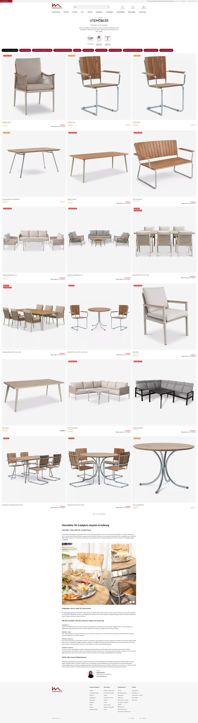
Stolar (91, 707)
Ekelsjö (105, 695)
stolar (116, 614)
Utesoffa (77, 50)
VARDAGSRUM (56, 12)
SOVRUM (74, 12)
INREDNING (99, 12)
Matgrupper (93, 697)
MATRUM (66, 12)
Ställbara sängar (93, 709)
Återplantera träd (122, 709)
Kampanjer (142, 12)
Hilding (105, 700)
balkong (66, 539)
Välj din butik (4, 1)
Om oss (176, 1)
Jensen (105, 702)
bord (112, 614)
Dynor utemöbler (115, 50)
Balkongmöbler (101, 50)
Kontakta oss (135, 693)
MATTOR (90, 12)
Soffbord (92, 702)
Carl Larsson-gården (109, 693)
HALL (82, 12)
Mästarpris (120, 697)
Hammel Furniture (108, 697)
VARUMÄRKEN (120, 12)
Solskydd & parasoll (151, 50)
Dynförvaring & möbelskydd (132, 50)
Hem (95, 17)
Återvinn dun (121, 706)
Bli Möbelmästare (192, 1)
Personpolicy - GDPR (137, 695)
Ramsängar (92, 700)
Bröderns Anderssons (109, 690)
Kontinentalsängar (94, 693)
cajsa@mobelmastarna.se (101, 676)
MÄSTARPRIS (131, 12)
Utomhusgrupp (25, 50)
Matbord (92, 695)
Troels (105, 709)
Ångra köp (134, 700)
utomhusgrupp (70, 612)
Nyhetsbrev (183, 1)
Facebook (132, 718)
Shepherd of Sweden (109, 707)
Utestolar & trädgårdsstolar (42, 50)
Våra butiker (135, 697)
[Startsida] (57, 5)
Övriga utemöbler (166, 50)
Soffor (91, 704)
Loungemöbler (88, 50)
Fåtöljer (92, 690)
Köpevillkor (121, 695)
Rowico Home (107, 704)
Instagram (144, 718)
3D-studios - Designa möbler (123, 703)
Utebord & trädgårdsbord (63, 50)
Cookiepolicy (135, 690)
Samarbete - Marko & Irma (124, 711)
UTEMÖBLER (109, 12)
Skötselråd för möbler (123, 700)
